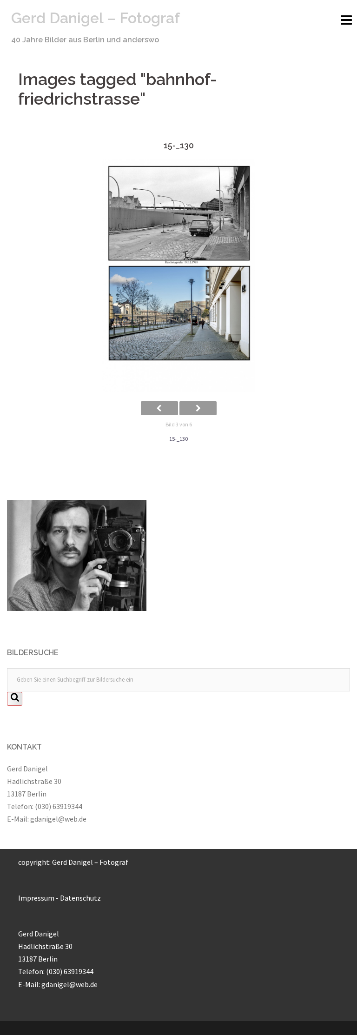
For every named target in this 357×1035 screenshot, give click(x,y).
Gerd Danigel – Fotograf (95, 18)
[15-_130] (178, 275)
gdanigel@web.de (58, 818)
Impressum (36, 897)
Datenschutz (80, 897)
